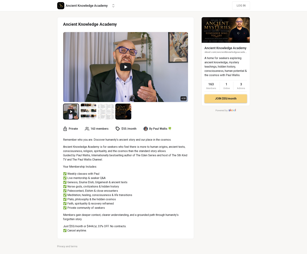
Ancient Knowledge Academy (225, 48)
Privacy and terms (67, 246)
